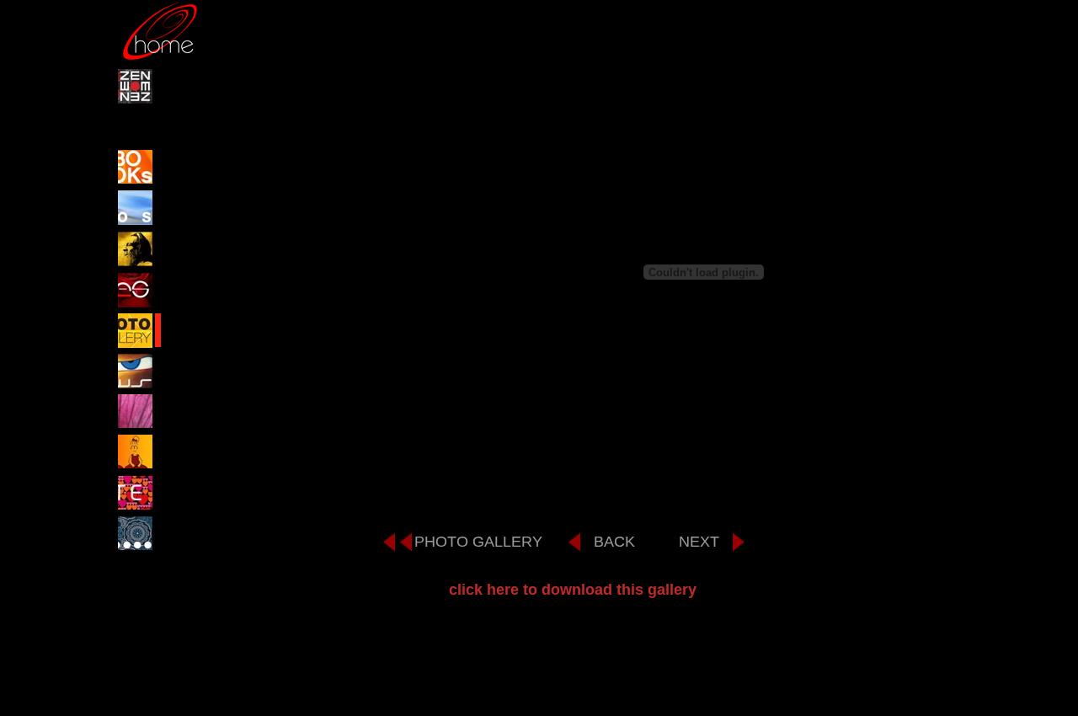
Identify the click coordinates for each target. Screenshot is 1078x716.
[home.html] (160, 58)
